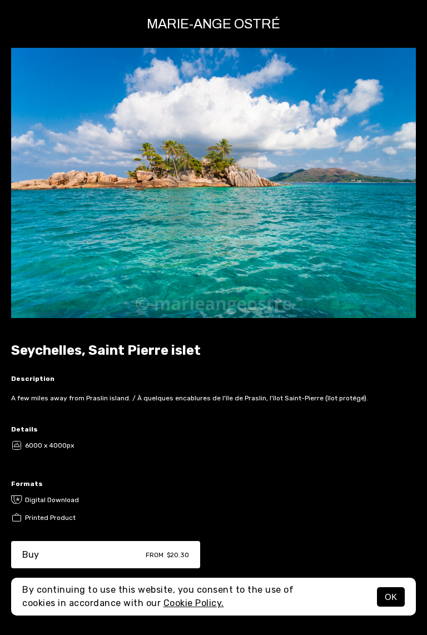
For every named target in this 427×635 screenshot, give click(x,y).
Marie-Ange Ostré (213, 24)
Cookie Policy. (193, 603)
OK (391, 597)
